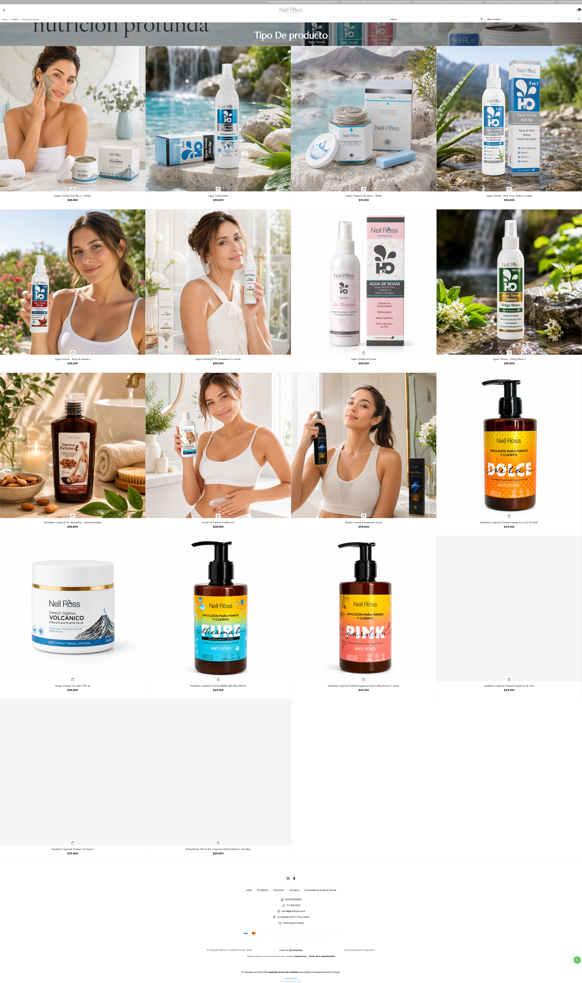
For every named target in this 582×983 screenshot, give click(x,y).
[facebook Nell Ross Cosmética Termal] (294, 878)
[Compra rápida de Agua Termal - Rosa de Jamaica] (72, 352)
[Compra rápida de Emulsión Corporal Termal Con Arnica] (72, 842)
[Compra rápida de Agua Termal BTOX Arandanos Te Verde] (218, 352)
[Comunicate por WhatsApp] (577, 959)
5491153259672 (293, 899)
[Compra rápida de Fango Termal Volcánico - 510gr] (363, 189)
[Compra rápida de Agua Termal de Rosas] (363, 352)
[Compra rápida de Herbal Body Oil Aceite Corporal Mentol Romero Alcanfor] (218, 842)
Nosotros (278, 890)
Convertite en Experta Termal (320, 890)
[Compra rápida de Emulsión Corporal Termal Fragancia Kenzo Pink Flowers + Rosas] (363, 679)
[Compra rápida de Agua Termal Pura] (218, 189)
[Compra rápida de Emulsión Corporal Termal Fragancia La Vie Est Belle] (509, 516)
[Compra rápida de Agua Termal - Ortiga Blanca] (509, 352)
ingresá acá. (300, 956)
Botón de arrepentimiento (322, 956)
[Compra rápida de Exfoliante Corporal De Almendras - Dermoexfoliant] (72, 516)
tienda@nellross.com (293, 911)
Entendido (291, 978)
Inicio (4, 19)
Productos (262, 890)
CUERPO (15, 19)
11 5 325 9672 (293, 905)
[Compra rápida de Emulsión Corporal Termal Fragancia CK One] (509, 679)
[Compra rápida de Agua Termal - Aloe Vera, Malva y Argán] (509, 189)
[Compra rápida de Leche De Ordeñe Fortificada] (218, 516)
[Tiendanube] (291, 951)
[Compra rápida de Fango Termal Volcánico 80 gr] (72, 679)
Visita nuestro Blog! (293, 923)
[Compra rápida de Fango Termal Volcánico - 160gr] (72, 189)
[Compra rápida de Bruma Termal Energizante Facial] (363, 516)
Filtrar (393, 19)
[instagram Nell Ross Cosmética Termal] (288, 878)
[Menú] (4, 10)
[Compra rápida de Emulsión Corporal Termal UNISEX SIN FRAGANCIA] (218, 679)
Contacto (294, 890)
